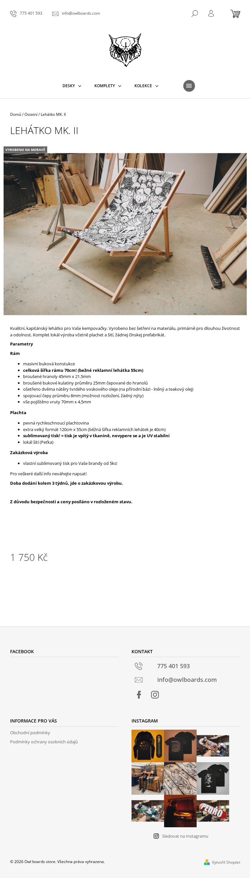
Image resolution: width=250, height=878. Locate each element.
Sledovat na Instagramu (185, 836)
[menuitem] (72, 86)
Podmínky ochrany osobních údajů (44, 742)
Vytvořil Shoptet (226, 862)
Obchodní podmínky (30, 733)
